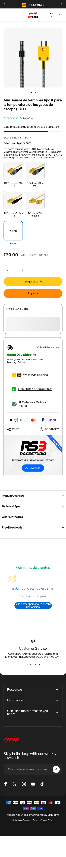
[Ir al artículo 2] (35, 92)
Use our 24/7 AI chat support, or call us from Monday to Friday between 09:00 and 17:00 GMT (33, 655)
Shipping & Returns (21, 820)
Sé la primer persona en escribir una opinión (33, 605)
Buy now (33, 293)
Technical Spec (11, 506)
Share (16, 429)
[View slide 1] (27, 664)
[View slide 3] (35, 664)
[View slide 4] (39, 664)
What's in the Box (12, 517)
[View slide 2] (31, 664)
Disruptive (53, 814)
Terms (36, 820)
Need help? (52, 429)
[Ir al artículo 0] (31, 92)
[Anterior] (5, 4)
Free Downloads (12, 527)
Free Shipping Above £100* (35, 389)
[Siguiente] (61, 4)
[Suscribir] (56, 769)
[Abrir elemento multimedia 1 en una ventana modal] (33, 57)
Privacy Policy (46, 820)
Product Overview (13, 495)
